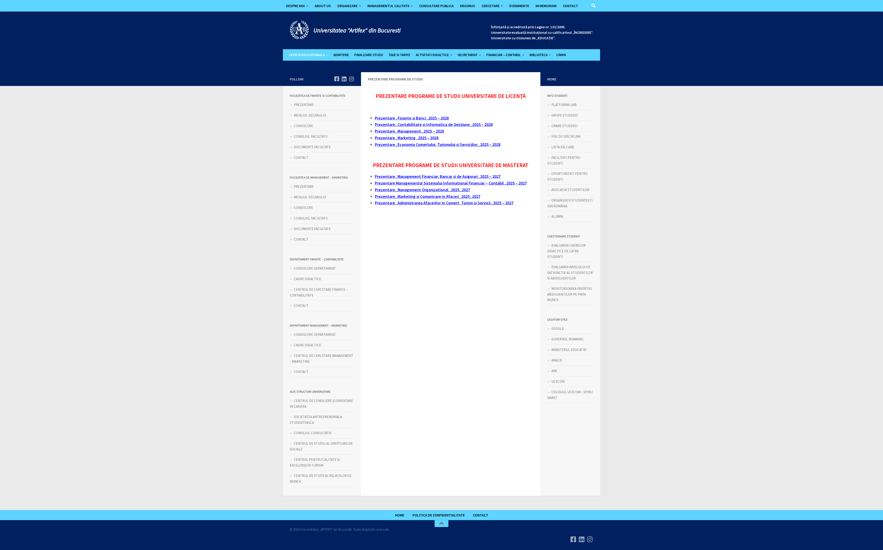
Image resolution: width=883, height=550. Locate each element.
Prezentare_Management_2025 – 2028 (409, 131)
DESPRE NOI (295, 5)
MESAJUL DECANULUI (310, 115)
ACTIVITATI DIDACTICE (432, 55)
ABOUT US (323, 5)
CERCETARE (490, 5)
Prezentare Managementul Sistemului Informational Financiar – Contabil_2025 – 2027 (451, 183)
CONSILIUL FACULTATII (310, 136)
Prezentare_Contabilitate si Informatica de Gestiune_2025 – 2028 (434, 124)
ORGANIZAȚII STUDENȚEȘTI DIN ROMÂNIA (569, 203)
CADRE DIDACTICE (307, 279)
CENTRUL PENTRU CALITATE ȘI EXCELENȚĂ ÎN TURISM (315, 462)
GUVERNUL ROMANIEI (567, 339)
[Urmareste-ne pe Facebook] (336, 79)
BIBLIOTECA (539, 55)
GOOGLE (557, 328)
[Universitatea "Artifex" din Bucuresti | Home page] (299, 30)
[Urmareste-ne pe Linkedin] (344, 79)
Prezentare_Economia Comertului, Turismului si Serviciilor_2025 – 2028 (438, 144)
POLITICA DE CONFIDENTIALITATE (439, 515)
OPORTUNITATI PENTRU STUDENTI (567, 176)
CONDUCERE (303, 126)
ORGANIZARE (347, 5)
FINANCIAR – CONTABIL (503, 55)
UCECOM (558, 381)
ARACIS (556, 360)
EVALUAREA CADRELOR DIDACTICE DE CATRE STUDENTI (566, 251)
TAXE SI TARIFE (399, 55)
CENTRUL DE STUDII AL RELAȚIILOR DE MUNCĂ (321, 478)
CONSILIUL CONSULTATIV (312, 433)
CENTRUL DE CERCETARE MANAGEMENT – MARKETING (321, 358)
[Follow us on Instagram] (351, 79)
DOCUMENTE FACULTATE (312, 147)
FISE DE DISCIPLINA (565, 136)
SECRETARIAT (468, 55)
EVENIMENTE (519, 5)
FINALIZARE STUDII (368, 55)
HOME (399, 515)
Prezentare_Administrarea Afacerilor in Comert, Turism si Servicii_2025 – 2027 (444, 202)
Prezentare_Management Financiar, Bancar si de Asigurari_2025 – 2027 (438, 176)
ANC (554, 371)
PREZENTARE (304, 105)
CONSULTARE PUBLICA (436, 5)
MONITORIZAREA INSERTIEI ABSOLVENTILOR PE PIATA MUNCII (569, 294)
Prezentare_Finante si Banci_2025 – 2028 (412, 118)
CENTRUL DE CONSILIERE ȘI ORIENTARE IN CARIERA (321, 404)
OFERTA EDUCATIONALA (307, 55)
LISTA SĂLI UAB (562, 147)
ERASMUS (467, 5)
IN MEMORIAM (546, 5)
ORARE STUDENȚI (564, 126)
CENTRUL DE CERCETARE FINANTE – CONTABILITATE (318, 292)
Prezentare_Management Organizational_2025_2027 (422, 189)
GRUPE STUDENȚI (564, 115)
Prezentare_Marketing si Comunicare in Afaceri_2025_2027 (427, 196)
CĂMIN (561, 55)
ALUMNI (557, 216)
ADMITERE (341, 55)
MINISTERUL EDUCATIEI (569, 350)
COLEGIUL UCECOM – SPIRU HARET (570, 395)
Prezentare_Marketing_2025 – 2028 (407, 137)
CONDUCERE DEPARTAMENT (315, 268)
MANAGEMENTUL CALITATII (388, 5)
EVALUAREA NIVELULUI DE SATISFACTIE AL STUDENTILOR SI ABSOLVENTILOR (570, 272)
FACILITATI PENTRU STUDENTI (563, 160)
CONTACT (570, 5)
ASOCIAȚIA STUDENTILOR (570, 190)
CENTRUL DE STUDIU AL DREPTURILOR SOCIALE (321, 446)
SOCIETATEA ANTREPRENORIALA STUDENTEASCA (316, 420)
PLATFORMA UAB (564, 105)
